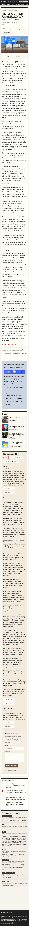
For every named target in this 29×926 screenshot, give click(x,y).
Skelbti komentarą (11, 765)
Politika (12, 4)
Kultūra (22, 4)
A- (3, 56)
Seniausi (19, 457)
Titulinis (3, 4)
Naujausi (12, 457)
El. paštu (19, 30)
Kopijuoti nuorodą (6, 32)
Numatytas (8, 56)
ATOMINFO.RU (20, 285)
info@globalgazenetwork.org (10, 920)
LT (17, 1)
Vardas (6, 745)
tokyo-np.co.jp (12, 344)
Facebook (7, 30)
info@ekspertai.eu (15, 354)
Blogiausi (14, 461)
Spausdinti (18, 56)
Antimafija (18, 4)
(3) (19, 20)
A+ (13, 56)
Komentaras (8, 751)
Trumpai (8, 4)
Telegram (13, 30)
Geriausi (7, 461)
